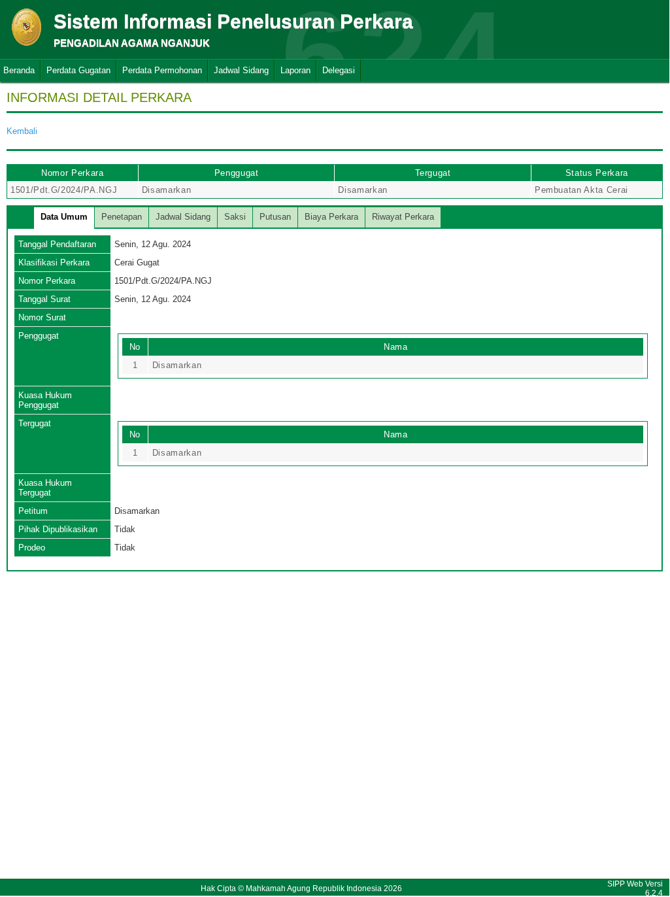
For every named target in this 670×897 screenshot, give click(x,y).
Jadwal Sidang (241, 70)
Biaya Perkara (331, 217)
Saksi (235, 217)
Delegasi (338, 70)
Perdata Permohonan (162, 70)
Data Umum (64, 217)
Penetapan (121, 217)
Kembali (22, 131)
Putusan (275, 217)
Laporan (295, 70)
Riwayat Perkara (403, 217)
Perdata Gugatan (78, 70)
